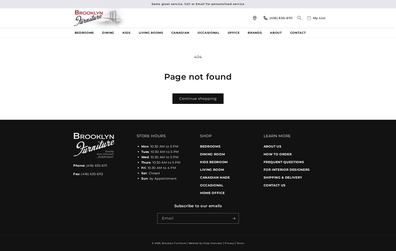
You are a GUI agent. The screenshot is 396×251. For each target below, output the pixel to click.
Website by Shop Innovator (205, 243)
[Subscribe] (234, 218)
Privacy (229, 243)
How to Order (278, 154)
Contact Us (275, 185)
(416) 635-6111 (90, 165)
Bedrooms (210, 146)
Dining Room (212, 154)
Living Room (212, 170)
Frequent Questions (284, 162)
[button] (299, 18)
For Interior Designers (287, 170)
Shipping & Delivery (283, 177)
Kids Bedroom (214, 162)
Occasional (211, 185)
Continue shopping (198, 98)
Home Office (212, 193)
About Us (273, 146)
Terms (240, 243)
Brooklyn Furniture (174, 243)
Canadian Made (215, 177)
